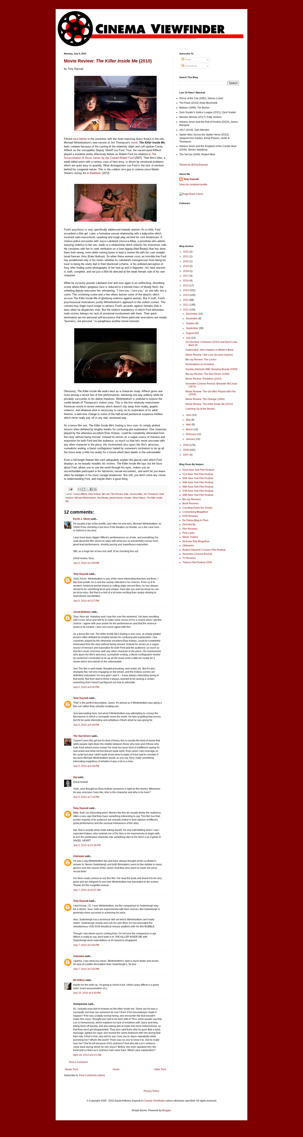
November (192, 318)
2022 (186, 251)
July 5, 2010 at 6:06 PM (86, 724)
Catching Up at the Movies (200, 408)
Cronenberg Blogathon (195, 511)
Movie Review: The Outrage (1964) (205, 399)
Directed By (188, 524)
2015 (186, 285)
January (191, 439)
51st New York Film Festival (197, 474)
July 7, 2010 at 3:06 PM (86, 945)
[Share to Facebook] (91, 489)
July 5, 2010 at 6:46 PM (86, 766)
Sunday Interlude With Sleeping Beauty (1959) (211, 369)
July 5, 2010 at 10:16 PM (87, 845)
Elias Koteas (94, 494)
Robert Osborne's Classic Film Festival (203, 549)
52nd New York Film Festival (198, 469)
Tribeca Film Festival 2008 (197, 562)
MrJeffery (79, 980)
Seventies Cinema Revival (197, 554)
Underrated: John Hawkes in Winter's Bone (210, 349)
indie (126, 494)
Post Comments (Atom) (92, 1075)
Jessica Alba (136, 494)
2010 (186, 309)
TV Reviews (189, 558)
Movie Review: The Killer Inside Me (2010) (209, 404)
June (189, 415)
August (190, 333)
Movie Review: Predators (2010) (204, 378)
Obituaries (188, 545)
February (191, 434)
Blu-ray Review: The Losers (201, 359)
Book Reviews (190, 503)
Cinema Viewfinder (154, 1100)
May (188, 419)
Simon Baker (139, 497)
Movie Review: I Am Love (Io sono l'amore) (209, 354)
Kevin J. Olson (81, 518)
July (188, 337)
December (192, 313)
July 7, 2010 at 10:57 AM (87, 890)
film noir (105, 494)
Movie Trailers (190, 537)
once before (80, 138)
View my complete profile (193, 184)
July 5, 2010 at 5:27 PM (86, 600)
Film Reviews (189, 528)
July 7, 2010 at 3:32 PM (86, 969)
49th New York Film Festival (197, 482)
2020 (186, 261)
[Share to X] (87, 489)
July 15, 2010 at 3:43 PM (87, 992)
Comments (190, 66)
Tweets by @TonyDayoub (193, 164)
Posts (187, 59)
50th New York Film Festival (197, 478)
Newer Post (71, 1069)
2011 (186, 304)
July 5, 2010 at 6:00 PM (86, 687)
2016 (186, 280)
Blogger (166, 1110)
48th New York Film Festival (197, 486)
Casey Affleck (80, 494)
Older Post (160, 1069)
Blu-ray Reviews (191, 499)
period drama (116, 497)
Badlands (95, 173)
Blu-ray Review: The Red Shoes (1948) (207, 374)
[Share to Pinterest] (95, 489)
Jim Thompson (150, 494)
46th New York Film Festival (197, 495)
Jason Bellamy (82, 611)
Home (116, 1069)
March (190, 429)
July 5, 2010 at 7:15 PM (86, 797)
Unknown (78, 856)
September (192, 328)
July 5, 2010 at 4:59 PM (86, 563)
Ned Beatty (102, 497)
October (190, 323)
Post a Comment (78, 1062)
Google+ (13, 1)
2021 (186, 256)
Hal (75, 777)
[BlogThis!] (83, 489)
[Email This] (80, 489)
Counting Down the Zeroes (197, 507)
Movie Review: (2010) (108, 60)
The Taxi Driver (82, 736)
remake (128, 497)
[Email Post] (70, 489)
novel (134, 142)
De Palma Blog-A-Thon (195, 520)
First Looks (188, 532)
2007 (186, 454)
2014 (186, 290)
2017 (186, 275)
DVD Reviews (190, 516)
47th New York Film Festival (197, 490)
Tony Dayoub (80, 574)
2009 (186, 445)
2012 (186, 300)
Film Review (117, 494)
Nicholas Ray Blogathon (196, 541)
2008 (186, 449)
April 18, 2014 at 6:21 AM (87, 1055)
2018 (186, 271)
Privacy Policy (151, 1091)
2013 (186, 295)
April (189, 424)
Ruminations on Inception (200, 364)
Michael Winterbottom (85, 497)
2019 (186, 266)
